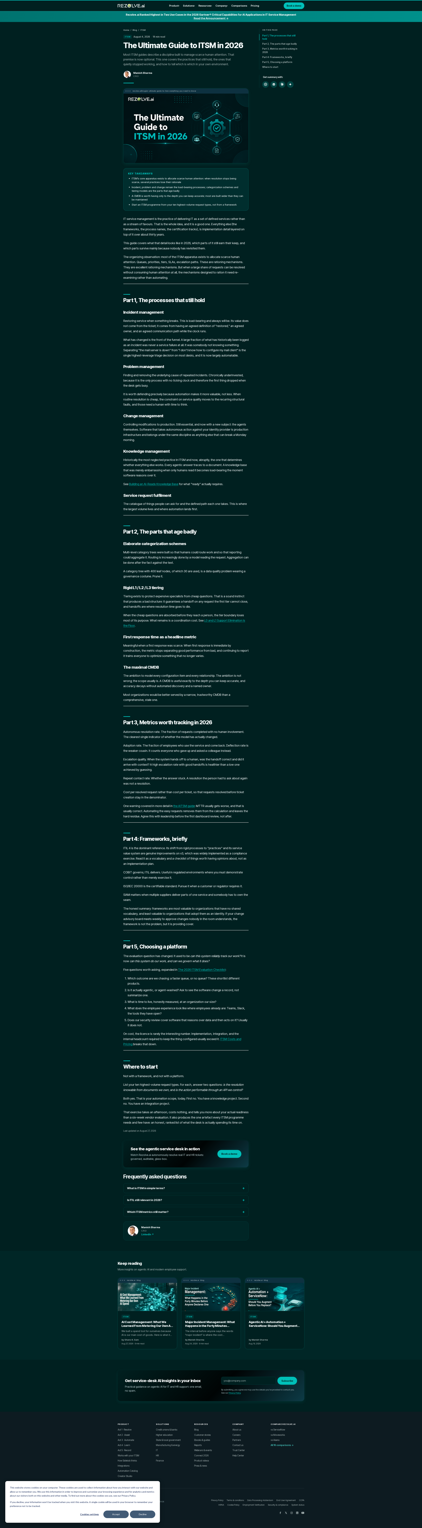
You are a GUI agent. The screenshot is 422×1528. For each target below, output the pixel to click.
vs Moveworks (278, 1435)
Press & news (200, 1465)
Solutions (188, 5)
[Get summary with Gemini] (290, 84)
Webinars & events (203, 1450)
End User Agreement (286, 1500)
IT (157, 1450)
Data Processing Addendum (260, 1500)
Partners (236, 1440)
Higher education (164, 1435)
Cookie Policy (233, 1505)
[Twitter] (286, 1512)
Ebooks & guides (202, 1440)
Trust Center (238, 1450)
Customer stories (202, 1435)
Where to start (270, 67)
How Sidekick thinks (127, 1460)
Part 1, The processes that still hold (278, 37)
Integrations (123, 1465)
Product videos (201, 1460)
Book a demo (294, 5)
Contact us (237, 1445)
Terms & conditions (235, 1500)
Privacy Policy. (128, 1495)
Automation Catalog (128, 1471)
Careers (236, 1435)
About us (236, 1429)
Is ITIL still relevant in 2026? (144, 1200)
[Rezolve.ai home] (131, 6)
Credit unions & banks (166, 1429)
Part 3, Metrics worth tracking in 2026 (279, 50)
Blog (135, 30)
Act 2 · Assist (124, 1435)
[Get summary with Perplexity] (274, 84)
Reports (198, 1445)
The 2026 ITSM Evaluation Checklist (202, 969)
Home (126, 30)
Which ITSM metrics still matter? (147, 1212)
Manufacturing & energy (168, 1445)
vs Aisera (275, 1440)
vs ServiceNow (278, 1429)
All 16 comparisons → (282, 1445)
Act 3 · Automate (126, 1440)
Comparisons (239, 5)
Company (221, 5)
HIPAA (221, 1505)
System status (297, 1505)
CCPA (301, 1500)
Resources (204, 5)
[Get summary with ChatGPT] (265, 84)
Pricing (255, 5)
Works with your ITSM (128, 1455)
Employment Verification (254, 1505)
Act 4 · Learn (124, 1445)
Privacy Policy (235, 1393)
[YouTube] (302, 1512)
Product (174, 5)
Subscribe (287, 1380)
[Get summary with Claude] (282, 84)
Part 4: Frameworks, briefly (277, 57)
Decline (143, 1514)
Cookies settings (89, 1514)
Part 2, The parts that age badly (279, 43)
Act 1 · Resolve (124, 1429)
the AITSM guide (184, 806)
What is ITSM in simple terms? (146, 1188)
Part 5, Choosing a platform (277, 62)
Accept (116, 1514)
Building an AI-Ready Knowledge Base (153, 484)
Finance (160, 1460)
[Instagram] (291, 1512)
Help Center (238, 1455)
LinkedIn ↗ (147, 1234)
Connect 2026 (201, 1455)
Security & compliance (278, 1505)
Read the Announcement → (211, 18)
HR (157, 1455)
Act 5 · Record (124, 1450)
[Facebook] (280, 1512)
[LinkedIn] (297, 1512)
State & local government (168, 1440)
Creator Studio (125, 1476)
